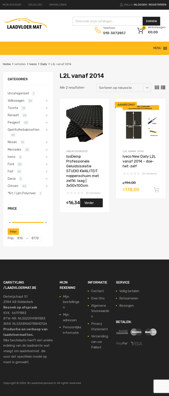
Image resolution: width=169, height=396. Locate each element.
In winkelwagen (156, 190)
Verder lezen (89, 204)
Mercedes (14, 149)
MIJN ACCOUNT (12, 4)
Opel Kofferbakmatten (23, 129)
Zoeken (151, 21)
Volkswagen (16, 100)
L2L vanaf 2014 (133, 151)
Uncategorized (77, 151)
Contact (97, 291)
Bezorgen (126, 306)
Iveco (33, 64)
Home (7, 64)
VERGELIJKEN (57, 4)
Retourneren (128, 298)
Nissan (12, 142)
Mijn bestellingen (71, 302)
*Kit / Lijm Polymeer (22, 193)
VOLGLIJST (35, 4)
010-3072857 (114, 33)
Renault (13, 115)
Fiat (10, 171)
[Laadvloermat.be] (25, 31)
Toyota (13, 108)
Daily (43, 64)
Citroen (13, 186)
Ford (11, 164)
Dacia (12, 178)
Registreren (157, 4)
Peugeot (14, 122)
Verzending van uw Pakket (99, 341)
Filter (13, 231)
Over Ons (98, 298)
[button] (157, 48)
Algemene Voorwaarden (100, 311)
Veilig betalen (129, 291)
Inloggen (140, 4)
